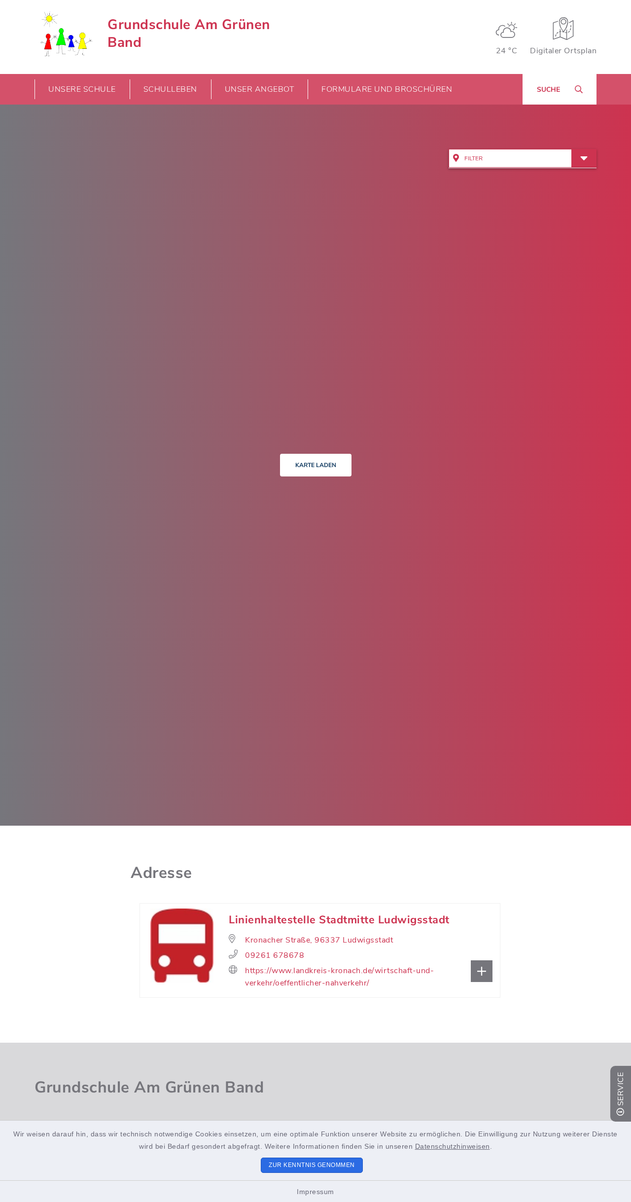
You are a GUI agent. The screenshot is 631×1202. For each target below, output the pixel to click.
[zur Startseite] (65, 33)
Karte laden (315, 465)
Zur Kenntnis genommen (312, 1165)
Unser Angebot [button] (259, 89)
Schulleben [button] (170, 89)
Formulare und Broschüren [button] (386, 89)
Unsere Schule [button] (82, 89)
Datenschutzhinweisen (452, 1146)
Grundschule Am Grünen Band (188, 33)
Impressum (315, 1192)
